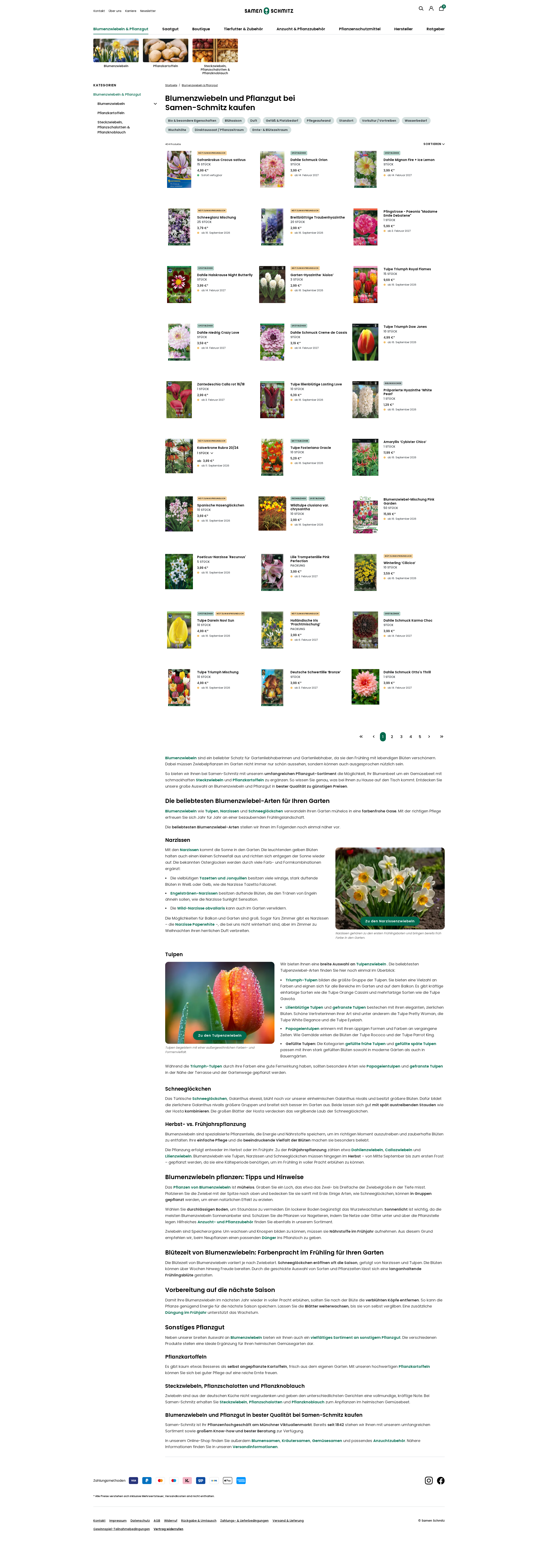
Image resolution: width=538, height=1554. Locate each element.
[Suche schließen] (417, 16)
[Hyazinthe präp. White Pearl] (365, 399)
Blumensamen (266, 1440)
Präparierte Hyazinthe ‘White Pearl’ (408, 392)
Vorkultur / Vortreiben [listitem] (379, 121)
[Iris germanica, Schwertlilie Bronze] (272, 687)
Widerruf (170, 1520)
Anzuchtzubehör (389, 1440)
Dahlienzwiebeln (367, 1149)
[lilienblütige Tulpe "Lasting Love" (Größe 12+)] (272, 399)
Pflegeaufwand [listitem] (319, 121)
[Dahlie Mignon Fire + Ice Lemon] (365, 169)
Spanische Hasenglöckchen (220, 505)
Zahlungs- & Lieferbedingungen (244, 1520)
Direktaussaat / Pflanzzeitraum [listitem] (219, 130)
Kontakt (99, 11)
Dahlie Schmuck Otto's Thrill (407, 672)
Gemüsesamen (327, 1440)
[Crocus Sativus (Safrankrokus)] (179, 169)
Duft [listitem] (253, 121)
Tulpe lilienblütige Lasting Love (316, 384)
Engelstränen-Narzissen (194, 893)
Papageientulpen (302, 1028)
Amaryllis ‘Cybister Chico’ (405, 442)
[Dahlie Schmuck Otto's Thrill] (365, 687)
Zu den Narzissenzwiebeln (390, 921)
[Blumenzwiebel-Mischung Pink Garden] (365, 514)
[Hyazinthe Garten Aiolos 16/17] (272, 284)
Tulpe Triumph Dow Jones (405, 326)
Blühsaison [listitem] (233, 121)
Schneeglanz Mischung (216, 217)
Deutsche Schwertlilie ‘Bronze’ (315, 672)
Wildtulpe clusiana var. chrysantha (309, 507)
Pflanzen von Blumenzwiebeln (202, 1187)
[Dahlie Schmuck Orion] (272, 169)
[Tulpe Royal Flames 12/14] (365, 284)
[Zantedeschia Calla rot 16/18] (179, 399)
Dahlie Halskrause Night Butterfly (225, 275)
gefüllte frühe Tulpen (365, 1043)
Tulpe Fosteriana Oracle (310, 448)
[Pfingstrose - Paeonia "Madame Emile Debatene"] (365, 226)
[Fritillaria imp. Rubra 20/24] (179, 456)
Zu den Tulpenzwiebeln (220, 1035)
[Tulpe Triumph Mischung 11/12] (179, 687)
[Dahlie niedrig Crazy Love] (179, 342)
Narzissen (229, 811)
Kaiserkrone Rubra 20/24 (218, 448)
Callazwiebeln (398, 1149)
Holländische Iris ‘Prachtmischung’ (305, 622)
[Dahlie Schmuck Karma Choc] (365, 630)
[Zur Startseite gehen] (269, 11)
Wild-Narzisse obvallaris (201, 908)
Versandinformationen (255, 1446)
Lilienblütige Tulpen (304, 1007)
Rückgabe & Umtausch (198, 1520)
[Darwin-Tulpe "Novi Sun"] (179, 630)
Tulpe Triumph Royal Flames (407, 269)
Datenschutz (140, 1520)
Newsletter (148, 11)
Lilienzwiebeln (178, 1156)
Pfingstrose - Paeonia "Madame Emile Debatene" (410, 213)
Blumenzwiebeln (181, 758)
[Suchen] (421, 8)
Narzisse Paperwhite (195, 924)
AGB (157, 1520)
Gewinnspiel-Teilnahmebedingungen (121, 1529)
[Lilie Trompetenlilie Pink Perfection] (272, 572)
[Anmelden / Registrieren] (431, 8)
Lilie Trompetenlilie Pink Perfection (310, 559)
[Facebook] (439, 1480)
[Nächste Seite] (429, 736)
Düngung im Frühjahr (186, 1312)
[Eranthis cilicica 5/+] (365, 572)
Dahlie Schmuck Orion (308, 160)
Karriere (130, 11)
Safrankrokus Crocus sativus (221, 160)
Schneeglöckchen (265, 811)
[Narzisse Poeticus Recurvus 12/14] (179, 571)
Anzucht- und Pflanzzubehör (225, 1221)
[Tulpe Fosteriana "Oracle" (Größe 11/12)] (272, 457)
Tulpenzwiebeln (371, 964)
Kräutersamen (296, 1440)
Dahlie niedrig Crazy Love (218, 332)
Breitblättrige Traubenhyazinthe (317, 217)
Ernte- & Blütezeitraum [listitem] (270, 130)
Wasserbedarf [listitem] (416, 121)
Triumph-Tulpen (302, 980)
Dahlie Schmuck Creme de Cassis (318, 332)
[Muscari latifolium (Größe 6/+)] (272, 226)
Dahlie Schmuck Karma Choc (408, 620)
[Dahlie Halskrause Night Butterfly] (179, 284)
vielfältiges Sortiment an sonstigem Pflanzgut (356, 1337)
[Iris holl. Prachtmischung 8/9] (272, 630)
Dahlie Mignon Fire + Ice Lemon (409, 160)
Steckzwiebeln (209, 780)
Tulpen (211, 811)
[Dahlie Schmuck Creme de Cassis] (272, 342)
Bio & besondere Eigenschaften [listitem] (192, 121)
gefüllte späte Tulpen (415, 1043)
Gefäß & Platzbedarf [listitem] (282, 121)
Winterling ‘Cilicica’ (399, 563)
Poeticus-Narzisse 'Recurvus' (221, 557)
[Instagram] (427, 1480)
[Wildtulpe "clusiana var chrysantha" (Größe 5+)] (272, 513)
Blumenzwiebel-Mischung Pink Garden (409, 501)
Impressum (118, 1520)
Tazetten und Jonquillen (223, 878)
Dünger (269, 1237)
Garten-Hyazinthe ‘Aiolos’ (312, 275)
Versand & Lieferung (288, 1520)
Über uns (115, 11)
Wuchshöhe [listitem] (177, 130)
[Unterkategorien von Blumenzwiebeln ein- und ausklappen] (153, 105)
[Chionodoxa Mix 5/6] (179, 226)
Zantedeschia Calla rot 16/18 (221, 384)
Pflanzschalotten (265, 1402)
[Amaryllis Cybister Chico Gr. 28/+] (365, 457)
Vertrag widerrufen (168, 1529)
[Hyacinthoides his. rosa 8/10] (179, 513)
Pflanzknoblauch (308, 1402)
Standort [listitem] (346, 121)
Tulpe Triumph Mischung (218, 672)
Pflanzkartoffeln (248, 780)
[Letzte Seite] (442, 736)
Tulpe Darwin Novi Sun (215, 620)
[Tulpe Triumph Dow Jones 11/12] (365, 342)
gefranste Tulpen (349, 1007)
